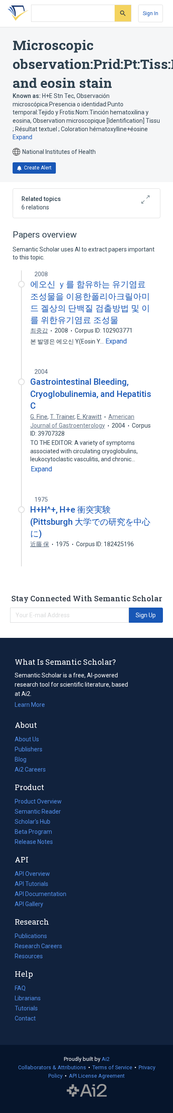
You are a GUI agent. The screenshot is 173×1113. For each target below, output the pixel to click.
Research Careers (38, 947)
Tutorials (26, 1008)
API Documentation (40, 895)
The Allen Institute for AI (87, 1090)
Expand (22, 137)
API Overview (32, 873)
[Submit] (123, 13)
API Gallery (29, 904)
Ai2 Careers (30, 770)
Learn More (30, 704)
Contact (25, 1018)
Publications (31, 937)
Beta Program (33, 831)
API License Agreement (97, 1076)
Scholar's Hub (32, 821)
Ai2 (106, 1059)
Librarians (28, 998)
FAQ (20, 988)
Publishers (28, 749)
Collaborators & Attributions (52, 1067)
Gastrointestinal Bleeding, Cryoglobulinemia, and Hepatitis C (90, 393)
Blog (24, 760)
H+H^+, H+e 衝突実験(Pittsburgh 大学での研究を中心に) (90, 521)
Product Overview (38, 801)
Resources (29, 957)
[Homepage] (16, 13)
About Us (27, 739)
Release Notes (34, 841)
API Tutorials (31, 883)
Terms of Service (112, 1067)
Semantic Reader (38, 811)
